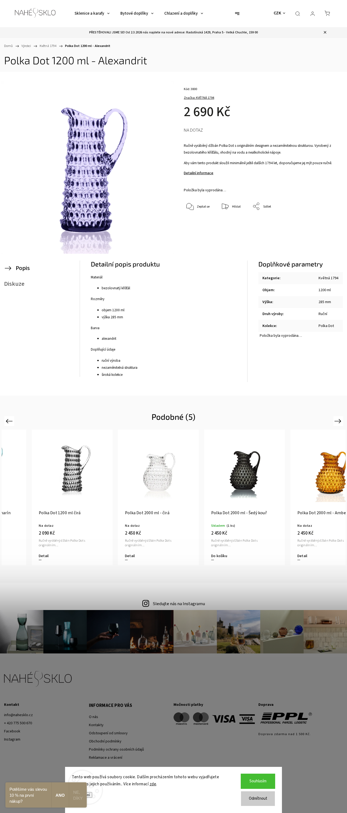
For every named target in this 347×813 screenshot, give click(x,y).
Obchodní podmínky (105, 741)
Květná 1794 (328, 278)
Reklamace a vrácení (105, 757)
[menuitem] (92, 13)
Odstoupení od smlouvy (108, 733)
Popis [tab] (23, 268)
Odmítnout (258, 798)
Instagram (12, 739)
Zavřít (324, 224)
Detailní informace (198, 173)
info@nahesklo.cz (18, 715)
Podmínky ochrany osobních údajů (116, 749)
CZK (277, 13)
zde (153, 784)
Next (338, 421)
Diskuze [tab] (14, 284)
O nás (93, 717)
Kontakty (96, 725)
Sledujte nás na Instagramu (179, 604)
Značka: (199, 98)
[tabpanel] (303, 497)
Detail (16, 556)
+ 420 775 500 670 (18, 723)
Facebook (12, 731)
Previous (10, 421)
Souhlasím (257, 781)
